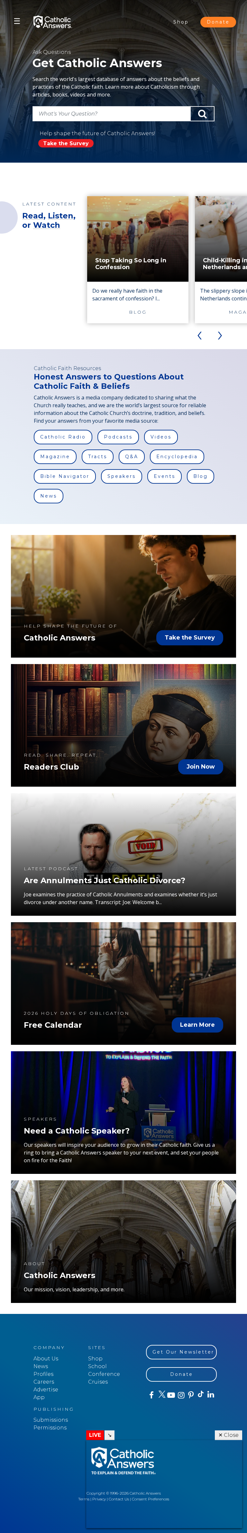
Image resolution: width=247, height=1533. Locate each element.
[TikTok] (201, 1395)
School (97, 1366)
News (48, 496)
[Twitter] (161, 1395)
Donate (218, 22)
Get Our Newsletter (183, 1352)
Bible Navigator (64, 476)
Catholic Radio (63, 437)
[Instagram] (181, 1395)
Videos (161, 437)
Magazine (55, 456)
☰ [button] (17, 21)
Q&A (131, 456)
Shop (181, 22)
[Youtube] (171, 1395)
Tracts (97, 456)
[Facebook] (151, 1395)
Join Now (201, 766)
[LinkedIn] (210, 1395)
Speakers (121, 476)
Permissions (50, 1428)
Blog (200, 476)
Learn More (197, 1024)
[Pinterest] (191, 1395)
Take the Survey (66, 143)
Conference (104, 1374)
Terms (83, 1499)
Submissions (50, 1420)
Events (164, 476)
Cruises (98, 1382)
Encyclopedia (177, 456)
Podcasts (118, 437)
